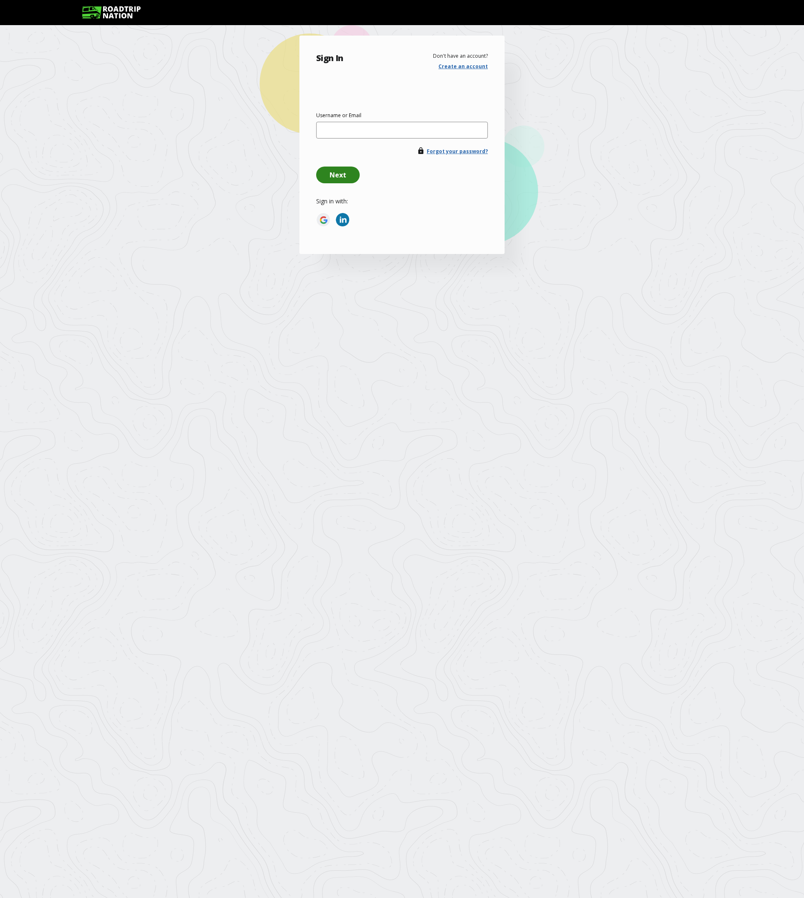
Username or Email (338, 115)
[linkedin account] (342, 220)
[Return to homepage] (111, 12)
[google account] (323, 220)
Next (338, 175)
